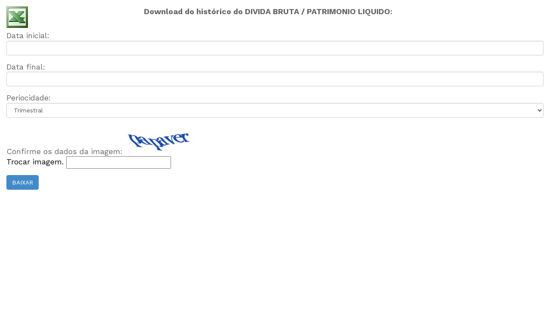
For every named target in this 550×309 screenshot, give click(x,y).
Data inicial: (27, 35)
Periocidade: (28, 97)
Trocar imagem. (36, 161)
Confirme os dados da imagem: (64, 151)
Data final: (25, 66)
